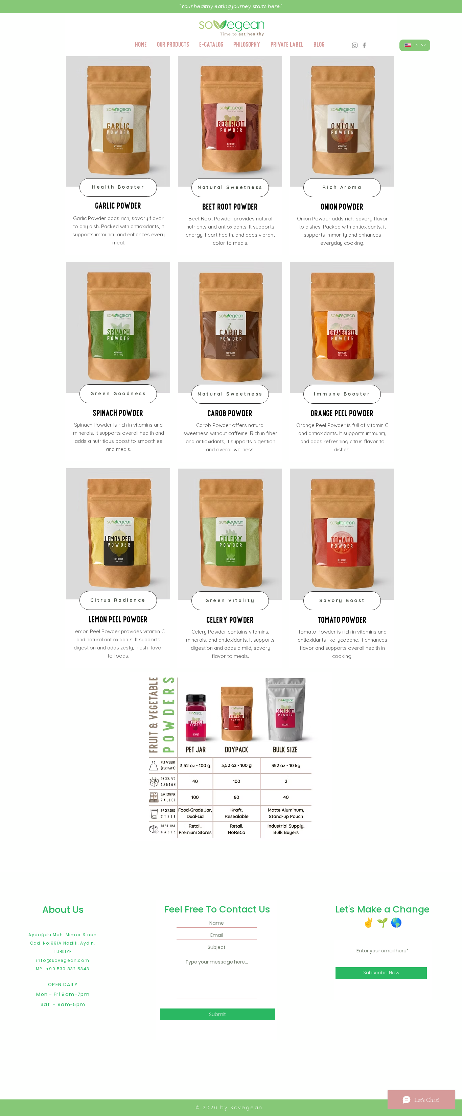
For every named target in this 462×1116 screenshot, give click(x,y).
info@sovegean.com (62, 960)
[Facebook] (364, 45)
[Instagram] (355, 45)
